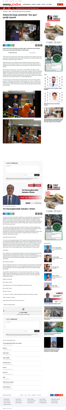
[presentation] (6, 8)
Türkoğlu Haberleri (54, 400)
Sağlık (10, 11)
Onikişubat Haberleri (43, 400)
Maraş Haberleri (7, 399)
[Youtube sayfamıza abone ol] (56, 395)
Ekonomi (34, 4)
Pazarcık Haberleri (7, 402)
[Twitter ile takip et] (54, 395)
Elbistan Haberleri (31, 399)
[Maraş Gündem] (12, 4)
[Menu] (59, 4)
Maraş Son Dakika (54, 402)
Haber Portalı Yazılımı (8, 408)
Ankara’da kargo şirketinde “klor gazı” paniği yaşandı (21, 11)
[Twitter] (6, 45)
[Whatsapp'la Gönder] (11, 45)
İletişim (29, 395)
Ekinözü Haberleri (7, 400)
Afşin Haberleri (18, 399)
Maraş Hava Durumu (7, 404)
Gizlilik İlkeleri (34, 395)
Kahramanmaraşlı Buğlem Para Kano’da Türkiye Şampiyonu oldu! (27, 8)
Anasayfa (5, 11)
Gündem (38, 4)
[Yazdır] (13, 45)
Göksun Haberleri (42, 399)
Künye (25, 395)
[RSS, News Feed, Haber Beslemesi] (62, 395)
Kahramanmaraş (27, 4)
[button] (36, 45)
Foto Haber (49, 4)
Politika (43, 4)
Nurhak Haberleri (19, 402)
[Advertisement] (23, 152)
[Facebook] (4, 45)
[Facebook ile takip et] (51, 395)
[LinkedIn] (8, 45)
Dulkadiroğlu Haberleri (31, 400)
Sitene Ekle (39, 395)
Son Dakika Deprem (43, 402)
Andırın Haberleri (19, 400)
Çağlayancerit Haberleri (55, 399)
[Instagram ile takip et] (59, 395)
